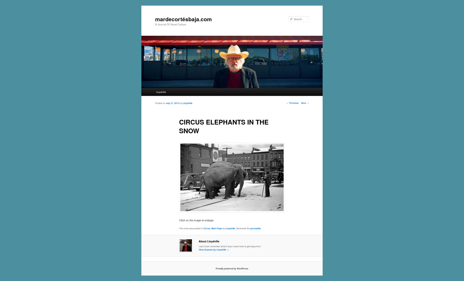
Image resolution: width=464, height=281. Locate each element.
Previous (293, 103)
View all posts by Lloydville (214, 249)
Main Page (216, 228)
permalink (255, 228)
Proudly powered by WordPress (232, 268)
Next (305, 103)
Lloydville (161, 92)
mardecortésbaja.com (183, 19)
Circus (206, 228)
